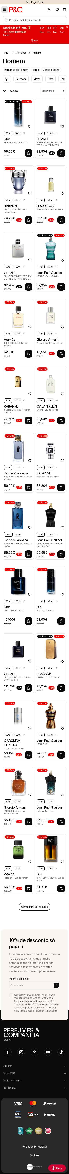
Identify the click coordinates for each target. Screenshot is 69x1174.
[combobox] (36, 20)
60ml (17, 133)
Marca (37, 78)
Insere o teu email (19, 978)
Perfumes (21, 52)
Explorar (7, 1065)
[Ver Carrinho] (64, 9)
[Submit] (56, 985)
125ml (50, 267)
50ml (40, 133)
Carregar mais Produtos (34, 906)
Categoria (21, 78)
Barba (35, 69)
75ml (40, 267)
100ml (50, 133)
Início (7, 52)
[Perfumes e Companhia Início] (16, 9)
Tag (62, 78)
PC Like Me (9, 1088)
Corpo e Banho (51, 69)
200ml (18, 534)
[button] (6, 20)
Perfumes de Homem (16, 69)
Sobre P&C (9, 1073)
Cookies (34, 1155)
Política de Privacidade (45, 1011)
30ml (8, 133)
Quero (34, 40)
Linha (50, 78)
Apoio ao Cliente (12, 1080)
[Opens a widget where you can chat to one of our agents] (57, 1168)
